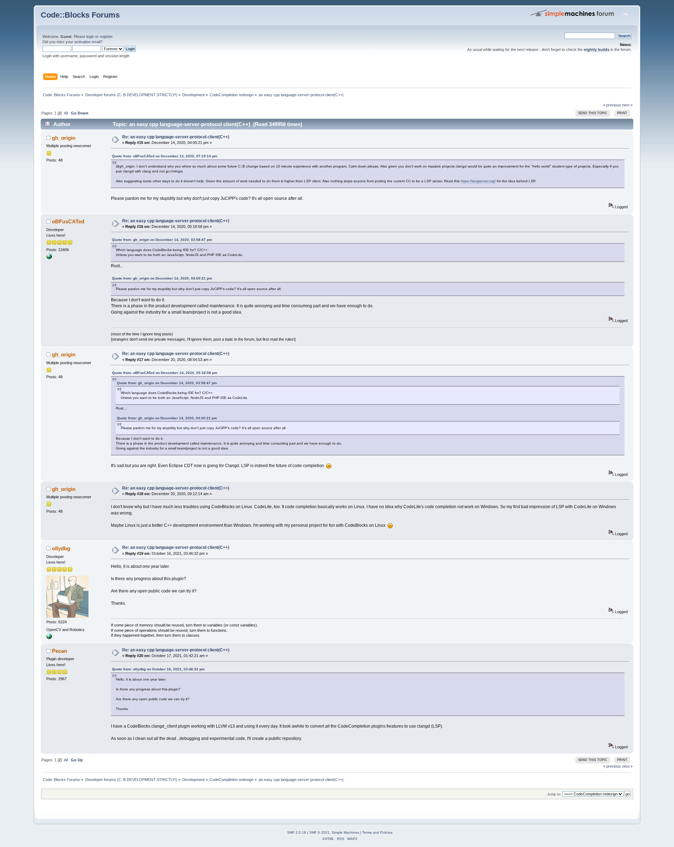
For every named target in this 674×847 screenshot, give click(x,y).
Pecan (59, 651)
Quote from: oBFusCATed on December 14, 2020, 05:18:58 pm (164, 373)
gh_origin (63, 138)
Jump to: (554, 794)
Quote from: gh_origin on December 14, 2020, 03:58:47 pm (162, 240)
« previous (612, 105)
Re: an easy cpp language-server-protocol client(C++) (175, 136)
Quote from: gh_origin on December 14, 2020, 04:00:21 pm (162, 278)
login (90, 36)
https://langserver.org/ (478, 181)
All (66, 113)
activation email (87, 42)
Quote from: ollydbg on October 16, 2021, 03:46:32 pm (158, 669)
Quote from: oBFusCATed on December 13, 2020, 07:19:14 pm (164, 156)
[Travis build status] (49, 258)
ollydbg (61, 548)
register (106, 36)
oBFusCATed (68, 221)
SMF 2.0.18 (296, 832)
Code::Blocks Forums (80, 15)
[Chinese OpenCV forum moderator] (49, 638)
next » (627, 105)
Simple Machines (345, 832)
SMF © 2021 (319, 832)
